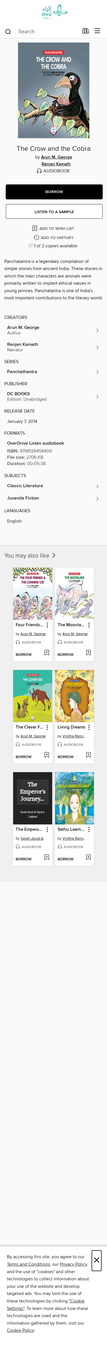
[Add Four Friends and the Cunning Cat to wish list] (46, 653)
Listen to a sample (54, 212)
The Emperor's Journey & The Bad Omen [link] (30, 829)
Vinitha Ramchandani (75, 736)
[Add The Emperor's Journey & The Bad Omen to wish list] (46, 858)
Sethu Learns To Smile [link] (72, 829)
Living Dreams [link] (71, 727)
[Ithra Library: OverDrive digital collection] (53, 12)
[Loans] (85, 32)
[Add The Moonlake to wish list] (88, 653)
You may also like (27, 556)
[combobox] (41, 31)
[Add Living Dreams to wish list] (88, 755)
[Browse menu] (97, 31)
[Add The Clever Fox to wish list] (46, 755)
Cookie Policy (20, 1330)
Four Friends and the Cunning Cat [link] (30, 625)
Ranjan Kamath (56, 164)
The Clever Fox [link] (30, 727)
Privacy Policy (73, 1264)
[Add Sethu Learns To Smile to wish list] (88, 858)
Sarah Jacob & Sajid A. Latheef (33, 838)
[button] (54, 191)
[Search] (8, 31)
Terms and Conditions (28, 1264)
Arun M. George (56, 157)
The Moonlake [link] (72, 625)
